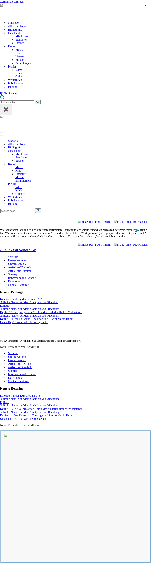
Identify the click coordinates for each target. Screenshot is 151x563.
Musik (19, 49)
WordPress (32, 346)
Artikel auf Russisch (20, 270)
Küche (19, 73)
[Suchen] (2, 98)
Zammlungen (23, 63)
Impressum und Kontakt (22, 277)
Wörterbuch (15, 79)
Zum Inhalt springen (12, 1)
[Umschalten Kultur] (64, 164)
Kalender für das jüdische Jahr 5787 (21, 299)
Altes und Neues (17, 26)
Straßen (19, 43)
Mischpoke (21, 36)
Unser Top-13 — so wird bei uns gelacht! (24, 322)
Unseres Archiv (17, 263)
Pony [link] (136, 229)
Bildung (12, 86)
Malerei (19, 59)
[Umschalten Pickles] (64, 184)
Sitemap (12, 274)
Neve (3, 346)
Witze (18, 69)
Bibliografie (15, 29)
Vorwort (13, 256)
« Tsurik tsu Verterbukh (18, 250)
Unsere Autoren (17, 260)
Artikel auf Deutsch (19, 267)
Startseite (13, 22)
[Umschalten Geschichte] (64, 150)
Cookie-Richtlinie (18, 284)
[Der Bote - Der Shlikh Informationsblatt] (75, 10)
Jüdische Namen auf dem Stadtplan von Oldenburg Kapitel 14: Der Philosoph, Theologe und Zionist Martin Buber (36, 317)
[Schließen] (6, 109)
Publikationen (16, 83)
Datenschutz (15, 281)
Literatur (20, 56)
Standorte (21, 39)
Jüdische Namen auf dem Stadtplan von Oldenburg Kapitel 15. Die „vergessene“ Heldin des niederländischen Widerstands (41, 310)
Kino (18, 53)
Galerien (20, 76)
